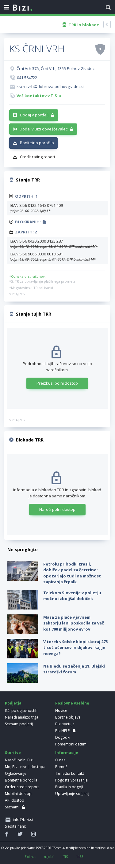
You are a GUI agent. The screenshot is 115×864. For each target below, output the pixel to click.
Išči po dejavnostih (21, 710)
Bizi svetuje (65, 724)
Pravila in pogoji (69, 786)
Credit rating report (37, 156)
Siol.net (30, 857)
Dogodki (62, 737)
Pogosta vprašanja (71, 780)
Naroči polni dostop (57, 509)
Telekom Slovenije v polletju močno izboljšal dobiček (72, 596)
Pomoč (61, 766)
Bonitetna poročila (21, 780)
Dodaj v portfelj (34, 115)
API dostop (14, 800)
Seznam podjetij (19, 724)
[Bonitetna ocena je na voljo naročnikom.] (100, 49)
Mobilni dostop (18, 793)
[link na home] (22, 8)
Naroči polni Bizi (19, 760)
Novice (61, 710)
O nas (60, 760)
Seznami (12, 807)
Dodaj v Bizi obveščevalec (43, 129)
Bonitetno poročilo (37, 142)
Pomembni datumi (71, 744)
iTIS (65, 857)
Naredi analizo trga (21, 717)
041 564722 (27, 77)
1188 (79, 857)
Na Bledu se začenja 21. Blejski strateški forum (74, 669)
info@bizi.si (22, 819)
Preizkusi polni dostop (57, 383)
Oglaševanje (15, 773)
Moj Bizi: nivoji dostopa (25, 766)
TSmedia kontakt (69, 773)
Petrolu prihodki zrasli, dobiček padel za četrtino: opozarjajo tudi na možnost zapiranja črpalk (72, 573)
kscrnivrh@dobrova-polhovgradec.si (50, 86)
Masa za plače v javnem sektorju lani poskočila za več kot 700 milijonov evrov (73, 623)
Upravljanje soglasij (72, 793)
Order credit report (22, 786)
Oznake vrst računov (28, 276)
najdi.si (49, 857)
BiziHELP (62, 730)
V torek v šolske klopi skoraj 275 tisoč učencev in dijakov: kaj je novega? (75, 647)
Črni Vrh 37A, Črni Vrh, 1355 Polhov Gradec (55, 68)
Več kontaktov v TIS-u (39, 95)
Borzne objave (68, 717)
